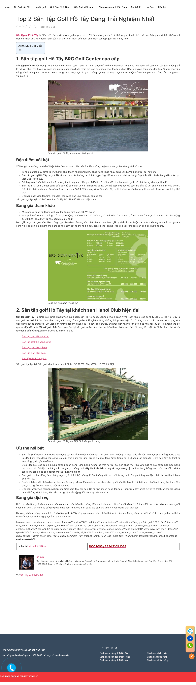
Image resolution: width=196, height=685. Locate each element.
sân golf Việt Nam (37, 546)
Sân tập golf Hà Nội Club (35, 336)
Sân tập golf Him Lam (34, 353)
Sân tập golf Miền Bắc (32, 575)
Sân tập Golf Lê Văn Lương (36, 341)
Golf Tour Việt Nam (60, 7)
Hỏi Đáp (150, 7)
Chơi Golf (136, 7)
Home (7, 7)
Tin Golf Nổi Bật (22, 7)
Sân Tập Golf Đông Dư (34, 358)
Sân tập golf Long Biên (34, 347)
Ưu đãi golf (40, 7)
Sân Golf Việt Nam (83, 7)
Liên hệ (162, 7)
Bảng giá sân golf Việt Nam (113, 7)
